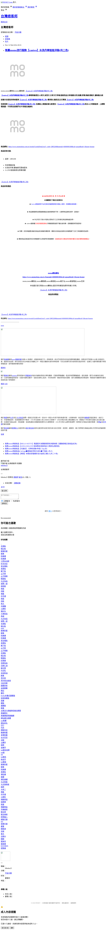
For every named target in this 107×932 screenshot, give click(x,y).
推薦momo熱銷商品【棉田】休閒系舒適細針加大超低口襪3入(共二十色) (31, 454)
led (2, 754)
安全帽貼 (4, 566)
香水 (2, 834)
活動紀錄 (17, 483)
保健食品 (4, 663)
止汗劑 (3, 574)
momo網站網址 (53, 273)
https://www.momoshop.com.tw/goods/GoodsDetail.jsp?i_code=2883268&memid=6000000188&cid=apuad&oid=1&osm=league (51, 146)
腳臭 (2, 554)
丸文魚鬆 (4, 782)
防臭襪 (3, 559)
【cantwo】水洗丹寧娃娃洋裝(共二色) (39, 91)
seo (2, 821)
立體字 (3, 742)
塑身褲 (3, 844)
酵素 (2, 676)
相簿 (6, 36)
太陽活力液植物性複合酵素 (11, 711)
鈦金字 (3, 759)
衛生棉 (6, 428)
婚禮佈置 (4, 732)
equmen (14, 375)
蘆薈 (2, 826)
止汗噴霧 (4, 576)
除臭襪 (6, 359)
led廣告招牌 (5, 750)
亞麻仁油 (4, 666)
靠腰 (2, 701)
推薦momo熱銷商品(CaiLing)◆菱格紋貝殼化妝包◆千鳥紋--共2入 (29, 451)
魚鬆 (2, 384)
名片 (6, 41)
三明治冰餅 (5, 561)
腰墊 (2, 703)
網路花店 (4, 730)
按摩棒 (3, 802)
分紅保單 (4, 683)
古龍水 (3, 836)
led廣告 (3, 757)
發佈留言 (4, 503)
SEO (2, 725)
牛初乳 (3, 671)
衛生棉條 (4, 814)
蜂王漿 (3, 668)
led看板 (3, 762)
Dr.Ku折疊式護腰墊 (8, 696)
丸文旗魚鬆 (5, 784)
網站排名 (4, 723)
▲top (3, 487)
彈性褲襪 (4, 779)
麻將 (2, 787)
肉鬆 (2, 591)
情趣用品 (4, 799)
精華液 (3, 829)
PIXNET (38, 903)
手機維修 (4, 809)
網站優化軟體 (6, 718)
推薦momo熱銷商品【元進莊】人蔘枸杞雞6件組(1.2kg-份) (26, 449)
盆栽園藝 (4, 688)
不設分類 (18, 32)
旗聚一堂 (4, 584)
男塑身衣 (28, 375)
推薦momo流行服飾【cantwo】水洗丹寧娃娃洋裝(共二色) (37, 50)
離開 (12, 928)
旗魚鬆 (87, 417)
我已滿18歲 (5, 928)
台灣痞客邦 (9, 16)
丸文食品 (20, 417)
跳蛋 (2, 804)
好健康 (3, 661)
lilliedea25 (4, 465)
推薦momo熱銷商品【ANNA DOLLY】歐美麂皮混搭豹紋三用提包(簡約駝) (32, 446)
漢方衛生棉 (30, 428)
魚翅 (2, 616)
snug (2, 325)
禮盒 (99, 422)
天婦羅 (3, 606)
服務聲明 (73, 903)
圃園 (2, 839)
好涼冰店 (4, 564)
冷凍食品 (4, 614)
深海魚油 (4, 673)
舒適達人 (15, 428)
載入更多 (4, 491)
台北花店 (4, 737)
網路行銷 (4, 819)
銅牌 (2, 745)
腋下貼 (3, 571)
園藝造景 (4, 686)
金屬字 (3, 747)
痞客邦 (15, 477)
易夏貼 (3, 569)
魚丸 (2, 604)
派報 (2, 740)
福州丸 (3, 611)
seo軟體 (3, 721)
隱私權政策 (65, 903)
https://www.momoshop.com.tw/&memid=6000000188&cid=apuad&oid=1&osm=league (54, 277)
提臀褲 (3, 848)
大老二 (3, 789)
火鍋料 (3, 609)
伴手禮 (3, 596)
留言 (20, 477)
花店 (2, 727)
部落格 (7, 39)
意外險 (3, 678)
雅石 (2, 691)
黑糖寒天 (4, 713)
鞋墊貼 (3, 579)
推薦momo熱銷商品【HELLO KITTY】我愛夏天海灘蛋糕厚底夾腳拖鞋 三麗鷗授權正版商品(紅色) (41, 444)
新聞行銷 (4, 824)
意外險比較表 (6, 681)
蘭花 (2, 693)
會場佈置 (4, 735)
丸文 (6, 384)
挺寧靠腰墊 (5, 698)
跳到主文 (4, 22)
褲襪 (2, 777)
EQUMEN (4, 846)
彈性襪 (3, 774)
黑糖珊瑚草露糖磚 (7, 716)
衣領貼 (3, 546)
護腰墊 (3, 706)
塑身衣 (3, 368)
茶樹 (2, 831)
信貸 (2, 434)
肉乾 (2, 601)
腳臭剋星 (18, 359)
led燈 (2, 752)
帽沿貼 (3, 549)
